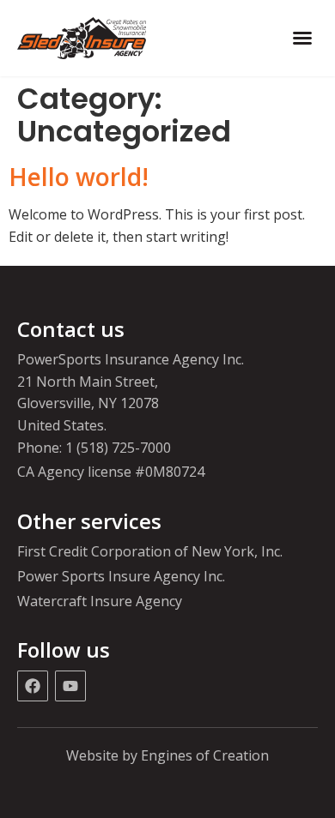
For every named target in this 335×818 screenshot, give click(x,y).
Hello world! (79, 176)
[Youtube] (70, 686)
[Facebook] (32, 686)
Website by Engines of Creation (167, 755)
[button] (302, 37)
